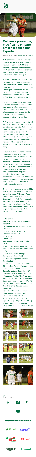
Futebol (30, 55)
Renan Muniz (21, 55)
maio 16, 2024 (7, 55)
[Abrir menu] (32, 5)
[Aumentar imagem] (15, 311)
